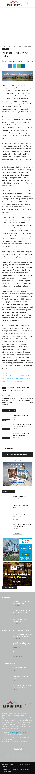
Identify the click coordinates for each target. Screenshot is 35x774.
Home (3, 46)
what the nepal (19, 390)
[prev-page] (3, 442)
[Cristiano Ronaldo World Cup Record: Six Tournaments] (6, 613)
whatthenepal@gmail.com (18, 733)
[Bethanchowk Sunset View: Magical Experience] (6, 435)
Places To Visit (11, 46)
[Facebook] (10, 66)
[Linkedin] (23, 66)
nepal (18, 387)
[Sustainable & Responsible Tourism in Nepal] (6, 654)
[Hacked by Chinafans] (6, 499)
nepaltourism (25, 387)
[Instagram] (13, 755)
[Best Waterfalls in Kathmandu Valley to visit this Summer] (6, 426)
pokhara (5, 390)
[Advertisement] (17, 25)
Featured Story (6, 420)
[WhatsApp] (19, 66)
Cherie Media (10, 61)
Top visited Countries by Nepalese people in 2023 (26, 400)
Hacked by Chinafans (19, 496)
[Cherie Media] (3, 61)
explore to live (11, 387)
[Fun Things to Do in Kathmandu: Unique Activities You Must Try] (6, 636)
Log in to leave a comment (17, 454)
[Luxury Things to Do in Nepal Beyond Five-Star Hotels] (6, 645)
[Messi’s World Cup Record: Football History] (6, 622)
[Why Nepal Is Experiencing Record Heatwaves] (6, 604)
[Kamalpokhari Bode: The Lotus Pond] (6, 418)
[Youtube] (27, 755)
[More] (28, 66)
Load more (17, 533)
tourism (11, 390)
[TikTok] (17, 755)
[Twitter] (14, 66)
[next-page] (6, 442)
